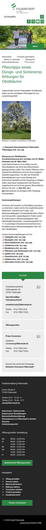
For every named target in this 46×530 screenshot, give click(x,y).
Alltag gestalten (13, 479)
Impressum (7, 411)
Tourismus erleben (14, 490)
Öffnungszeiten (12, 325)
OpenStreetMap (13, 297)
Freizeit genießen (25, 57)
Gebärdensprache (10, 424)
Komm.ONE (36, 523)
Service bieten (12, 482)
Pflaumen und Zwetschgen (22, 251)
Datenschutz (19, 411)
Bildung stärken (13, 487)
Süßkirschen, (16, 259)
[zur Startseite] (23, 8)
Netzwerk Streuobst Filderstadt (19, 367)
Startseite (7, 57)
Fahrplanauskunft (14, 300)
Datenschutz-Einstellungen (14, 414)
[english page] (42, 22)
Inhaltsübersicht (13, 495)
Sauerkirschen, (17, 256)
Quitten (14, 254)
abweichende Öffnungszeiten (17, 463)
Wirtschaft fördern (14, 484)
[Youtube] (37, 22)
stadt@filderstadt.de (11, 403)
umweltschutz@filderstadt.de (19, 305)
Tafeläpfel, (15, 237)
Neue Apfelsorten (18, 243)
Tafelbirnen (15, 245)
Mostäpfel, (15, 240)
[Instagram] (33, 22)
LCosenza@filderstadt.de (17, 344)
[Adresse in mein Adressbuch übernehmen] (38, 287)
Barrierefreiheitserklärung (13, 416)
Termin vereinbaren (17, 503)
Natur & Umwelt (12, 59)
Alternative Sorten (19, 262)
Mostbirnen (16, 248)
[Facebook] (28, 22)
